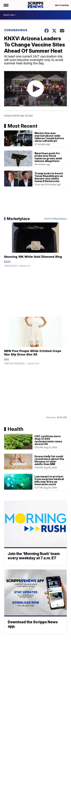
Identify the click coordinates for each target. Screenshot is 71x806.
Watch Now (61, 5)
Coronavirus (15, 30)
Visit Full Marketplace (55, 218)
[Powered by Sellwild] (62, 417)
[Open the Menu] (6, 5)
